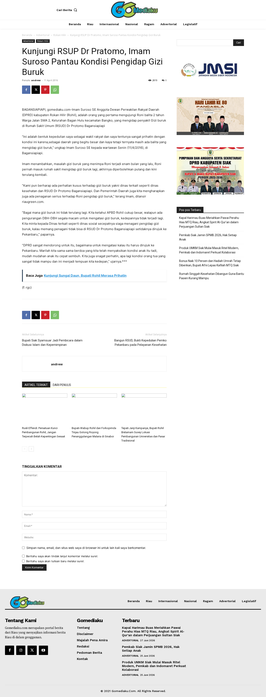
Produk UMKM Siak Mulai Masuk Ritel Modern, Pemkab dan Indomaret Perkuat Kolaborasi (209, 250)
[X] (36, 90)
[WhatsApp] (55, 90)
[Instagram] (20, 650)
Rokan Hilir (59, 35)
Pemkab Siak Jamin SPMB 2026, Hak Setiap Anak (208, 237)
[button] (68, 10)
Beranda (27, 35)
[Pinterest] (45, 90)
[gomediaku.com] (133, 9)
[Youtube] (43, 650)
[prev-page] (24, 448)
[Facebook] (26, 90)
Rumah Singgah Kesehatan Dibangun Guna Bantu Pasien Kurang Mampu (211, 276)
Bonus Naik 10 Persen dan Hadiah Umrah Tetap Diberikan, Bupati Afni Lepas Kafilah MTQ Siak (210, 263)
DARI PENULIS (62, 385)
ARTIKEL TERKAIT (36, 385)
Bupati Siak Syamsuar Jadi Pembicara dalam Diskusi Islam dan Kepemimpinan (52, 343)
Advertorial (42, 35)
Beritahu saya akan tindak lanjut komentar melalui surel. (62, 556)
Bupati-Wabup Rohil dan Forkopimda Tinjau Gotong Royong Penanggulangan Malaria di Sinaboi (94, 432)
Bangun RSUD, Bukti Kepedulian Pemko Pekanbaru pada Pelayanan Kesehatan (140, 343)
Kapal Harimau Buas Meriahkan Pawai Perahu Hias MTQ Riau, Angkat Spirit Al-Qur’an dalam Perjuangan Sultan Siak (209, 222)
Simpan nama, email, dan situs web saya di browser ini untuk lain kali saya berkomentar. (86, 547)
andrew (36, 80)
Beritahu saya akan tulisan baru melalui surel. (55, 561)
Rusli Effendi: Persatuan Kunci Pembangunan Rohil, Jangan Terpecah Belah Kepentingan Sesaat (43, 432)
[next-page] (31, 448)
